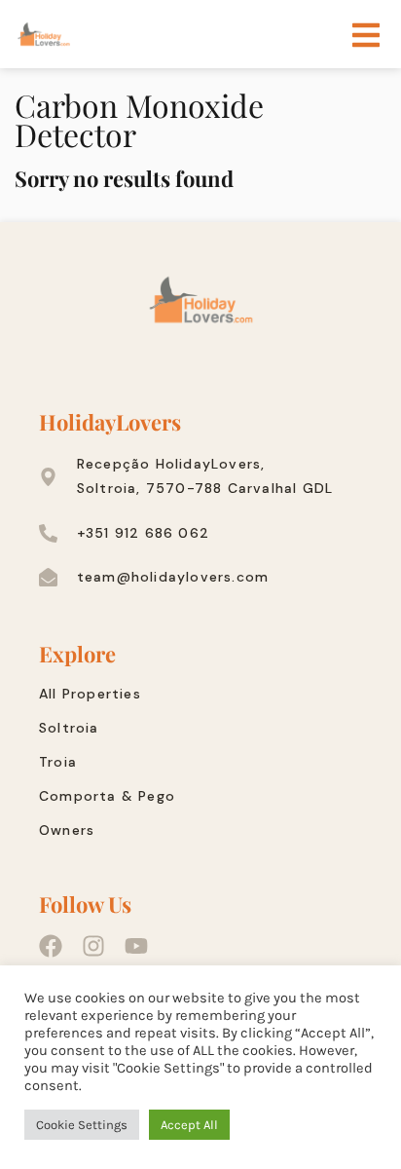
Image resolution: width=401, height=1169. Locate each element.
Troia (58, 762)
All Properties (90, 693)
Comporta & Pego (107, 796)
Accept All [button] (189, 1124)
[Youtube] (136, 946)
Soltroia (69, 727)
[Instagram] (93, 946)
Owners (66, 830)
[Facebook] (50, 946)
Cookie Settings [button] (82, 1124)
